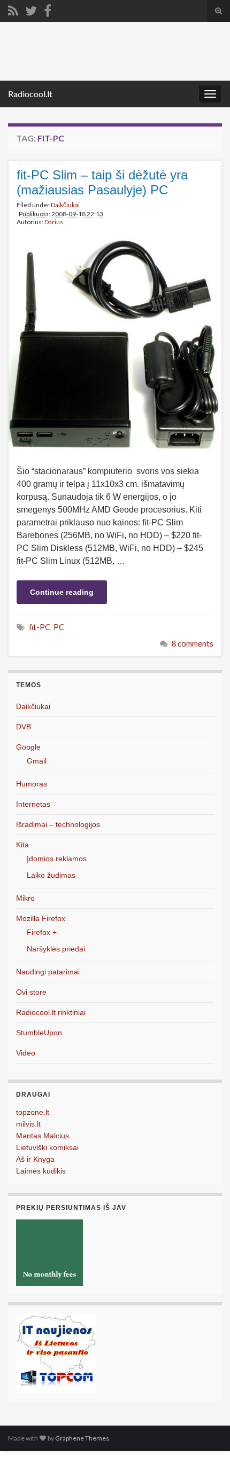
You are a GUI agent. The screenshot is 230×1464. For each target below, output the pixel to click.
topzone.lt (32, 1112)
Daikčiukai (65, 205)
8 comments (192, 643)
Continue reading (62, 592)
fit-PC (39, 627)
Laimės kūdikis (41, 1171)
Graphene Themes (82, 1438)
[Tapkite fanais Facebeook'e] (47, 9)
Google (28, 747)
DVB (23, 726)
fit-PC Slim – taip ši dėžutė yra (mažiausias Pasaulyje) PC (102, 182)
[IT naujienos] (56, 1352)
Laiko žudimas (51, 875)
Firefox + (42, 932)
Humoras (31, 784)
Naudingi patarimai (48, 971)
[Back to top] (206, 1440)
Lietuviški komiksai (47, 1147)
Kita (22, 844)
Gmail (37, 761)
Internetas (33, 804)
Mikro (25, 898)
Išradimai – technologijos (58, 824)
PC (58, 627)
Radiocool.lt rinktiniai (51, 1012)
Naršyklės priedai (56, 948)
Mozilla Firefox (40, 918)
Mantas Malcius (42, 1135)
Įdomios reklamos (57, 858)
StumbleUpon (39, 1032)
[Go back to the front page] (115, 51)
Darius (53, 222)
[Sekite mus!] (31, 9)
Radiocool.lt (30, 94)
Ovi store (31, 992)
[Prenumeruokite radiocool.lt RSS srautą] (13, 9)
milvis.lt (28, 1124)
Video (25, 1053)
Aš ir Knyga (35, 1159)
